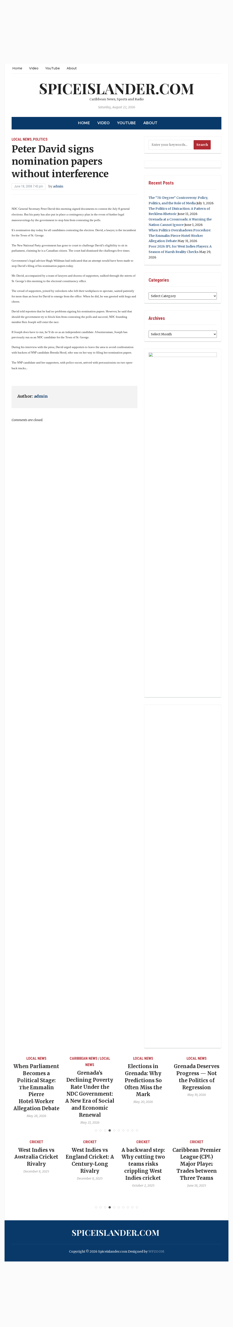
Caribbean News (83, 1058)
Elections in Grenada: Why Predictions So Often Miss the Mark (143, 1080)
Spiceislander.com (116, 88)
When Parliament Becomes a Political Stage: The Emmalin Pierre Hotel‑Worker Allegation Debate (36, 1087)
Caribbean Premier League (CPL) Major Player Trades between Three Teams (196, 1164)
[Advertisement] (116, 32)
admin (58, 186)
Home (17, 68)
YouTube (52, 68)
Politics (40, 139)
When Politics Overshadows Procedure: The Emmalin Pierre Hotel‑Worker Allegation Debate (180, 235)
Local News (22, 139)
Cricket (36, 1142)
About (72, 68)
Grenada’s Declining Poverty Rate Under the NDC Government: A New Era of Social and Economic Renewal (89, 1094)
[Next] (212, 1081)
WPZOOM (156, 1251)
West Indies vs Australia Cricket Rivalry (36, 1157)
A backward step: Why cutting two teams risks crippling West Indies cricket (143, 1164)
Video (33, 68)
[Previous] (20, 1081)
